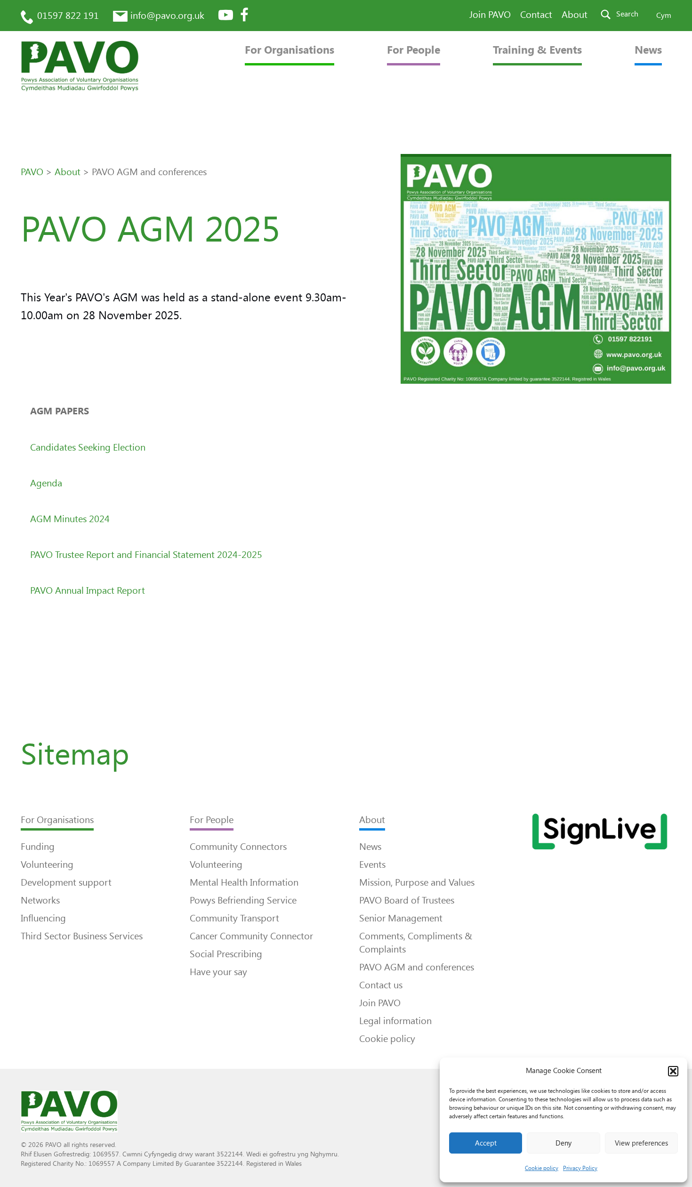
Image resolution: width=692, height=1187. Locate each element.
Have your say (218, 971)
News (648, 50)
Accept (486, 1143)
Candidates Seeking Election (87, 447)
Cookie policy (541, 1168)
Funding (38, 846)
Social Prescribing (226, 954)
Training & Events (537, 50)
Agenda (46, 483)
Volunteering (47, 864)
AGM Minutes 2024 (70, 519)
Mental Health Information (244, 882)
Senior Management (401, 918)
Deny (563, 1143)
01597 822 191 (68, 15)
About (574, 14)
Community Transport (234, 918)
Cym (663, 15)
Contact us (380, 985)
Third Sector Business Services (82, 936)
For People (413, 50)
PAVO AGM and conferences (416, 967)
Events (372, 864)
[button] (673, 1071)
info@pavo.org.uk (167, 15)
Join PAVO (490, 14)
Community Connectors (238, 846)
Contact (536, 14)
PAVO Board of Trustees (406, 900)
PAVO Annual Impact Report (87, 590)
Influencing (43, 918)
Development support (66, 882)
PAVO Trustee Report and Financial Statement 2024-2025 (146, 554)
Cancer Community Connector (251, 936)
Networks (40, 900)
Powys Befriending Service (243, 900)
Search (627, 13)
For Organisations (289, 50)
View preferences (641, 1143)
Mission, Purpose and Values (417, 882)
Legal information (395, 1020)
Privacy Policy (580, 1168)
